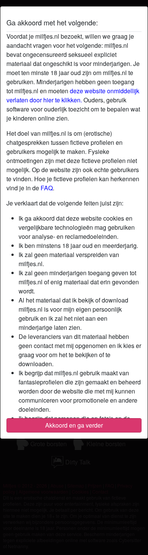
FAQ (47, 187)
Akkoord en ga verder (74, 425)
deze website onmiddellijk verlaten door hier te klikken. (72, 95)
